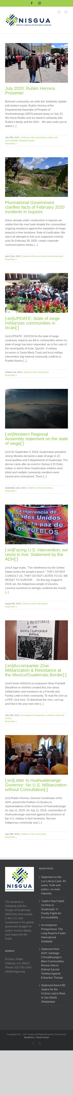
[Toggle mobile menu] (66, 12)
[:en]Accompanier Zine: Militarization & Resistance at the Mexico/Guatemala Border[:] (35, 670)
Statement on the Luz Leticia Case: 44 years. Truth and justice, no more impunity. (53, 885)
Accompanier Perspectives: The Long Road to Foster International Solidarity (53, 933)
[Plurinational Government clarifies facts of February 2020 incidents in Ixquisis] (36, 177)
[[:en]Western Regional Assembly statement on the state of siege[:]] (36, 409)
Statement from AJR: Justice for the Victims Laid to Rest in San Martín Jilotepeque (53, 993)
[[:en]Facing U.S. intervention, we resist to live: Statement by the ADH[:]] (36, 524)
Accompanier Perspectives (33, 715)
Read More (10, 143)
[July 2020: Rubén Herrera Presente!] (36, 63)
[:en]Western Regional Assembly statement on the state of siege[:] (36, 439)
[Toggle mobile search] (59, 12)
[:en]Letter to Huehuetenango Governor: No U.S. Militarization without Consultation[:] (36, 785)
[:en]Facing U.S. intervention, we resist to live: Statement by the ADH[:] (36, 554)
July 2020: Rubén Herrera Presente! (30, 90)
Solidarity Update (27, 140)
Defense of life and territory (33, 137)
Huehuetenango (55, 256)
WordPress (29, 1037)
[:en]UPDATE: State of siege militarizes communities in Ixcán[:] (32, 323)
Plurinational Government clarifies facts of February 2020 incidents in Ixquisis (35, 207)
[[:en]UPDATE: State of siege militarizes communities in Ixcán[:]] (36, 293)
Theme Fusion (42, 1037)
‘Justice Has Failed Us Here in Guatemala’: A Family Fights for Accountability (52, 909)
